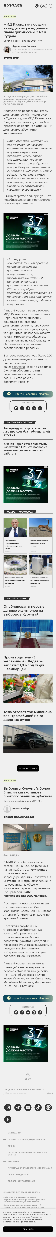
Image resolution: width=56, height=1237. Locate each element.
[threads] (48, 1107)
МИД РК (8, 58)
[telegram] (18, 1107)
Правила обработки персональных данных (27, 1154)
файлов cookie (28, 1222)
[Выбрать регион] (37, 6)
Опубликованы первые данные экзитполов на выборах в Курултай (24, 610)
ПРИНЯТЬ (28, 1229)
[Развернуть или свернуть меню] (51, 6)
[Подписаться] (50, 1093)
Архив (11, 1146)
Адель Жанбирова (24, 46)
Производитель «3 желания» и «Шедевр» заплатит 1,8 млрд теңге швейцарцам (24, 663)
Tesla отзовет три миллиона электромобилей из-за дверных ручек (27, 716)
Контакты (13, 1161)
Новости (10, 16)
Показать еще (28, 768)
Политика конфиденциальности (26, 1140)
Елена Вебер (20, 808)
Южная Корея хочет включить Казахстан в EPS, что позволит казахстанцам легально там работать (25, 448)
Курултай (19, 817)
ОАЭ (15, 58)
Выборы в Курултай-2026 (21, 1181)
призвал (34, 314)
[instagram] (7, 1107)
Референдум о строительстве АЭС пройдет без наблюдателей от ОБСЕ (26, 431)
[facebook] (7, 1119)
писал (30, 963)
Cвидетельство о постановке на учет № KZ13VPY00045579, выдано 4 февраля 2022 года (23, 1207)
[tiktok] (38, 1107)
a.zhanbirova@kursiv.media (24, 52)
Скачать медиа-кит (18, 1175)
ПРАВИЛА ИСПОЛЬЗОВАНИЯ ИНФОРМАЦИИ (30, 1168)
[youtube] (28, 1107)
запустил (18, 367)
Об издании (14, 1133)
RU (43, 6)
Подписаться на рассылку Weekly (24, 1090)
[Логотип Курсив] (13, 5)
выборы (8, 817)
